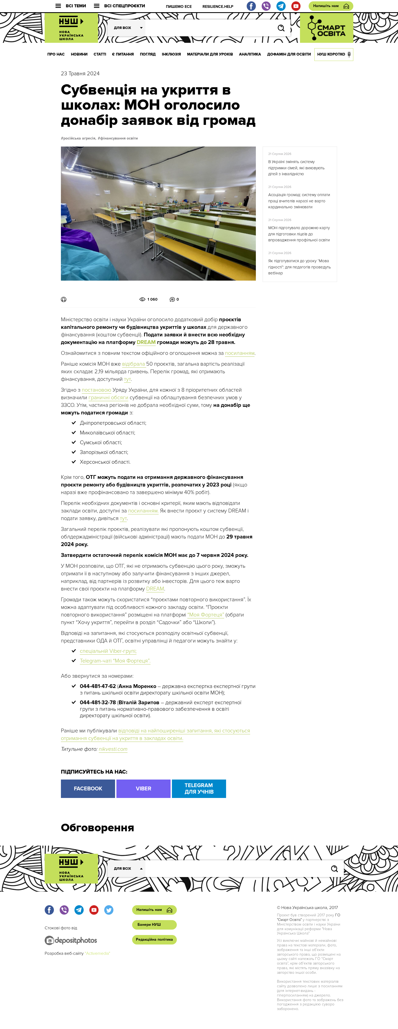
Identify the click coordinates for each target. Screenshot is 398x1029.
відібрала (134, 364)
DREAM (155, 589)
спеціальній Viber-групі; (108, 651)
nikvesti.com (113, 749)
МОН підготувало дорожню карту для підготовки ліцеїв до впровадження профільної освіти (299, 233)
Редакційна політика (154, 939)
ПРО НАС (56, 54)
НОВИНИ (79, 54)
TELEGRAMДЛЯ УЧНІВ (199, 788)
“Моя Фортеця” (205, 615)
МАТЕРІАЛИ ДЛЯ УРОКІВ (210, 54)
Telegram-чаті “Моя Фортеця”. (115, 661)
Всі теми (76, 6)
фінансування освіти (119, 138)
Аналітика (250, 54)
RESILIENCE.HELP (218, 6)
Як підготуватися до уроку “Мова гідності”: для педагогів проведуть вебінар (299, 266)
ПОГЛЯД (148, 54)
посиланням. (143, 511)
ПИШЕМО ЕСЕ (179, 6)
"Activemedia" (97, 953)
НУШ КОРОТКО (331, 54)
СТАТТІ (100, 54)
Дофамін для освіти (289, 54)
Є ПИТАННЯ (123, 54)
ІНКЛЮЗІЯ (171, 54)
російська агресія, (79, 138)
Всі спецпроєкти (124, 6)
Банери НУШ (149, 924)
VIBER (143, 788)
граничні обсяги (108, 397)
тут (127, 379)
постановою (96, 390)
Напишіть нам (326, 6)
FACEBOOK (88, 788)
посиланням (240, 353)
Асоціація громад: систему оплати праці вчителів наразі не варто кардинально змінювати (299, 200)
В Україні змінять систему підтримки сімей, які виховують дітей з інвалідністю (296, 167)
